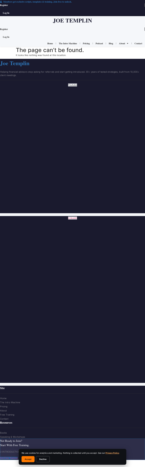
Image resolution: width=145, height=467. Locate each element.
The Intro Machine (68, 43)
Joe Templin (72, 20)
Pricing (86, 43)
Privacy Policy (112, 453)
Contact (138, 43)
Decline (42, 459)
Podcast (99, 43)
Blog (111, 43)
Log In (6, 12)
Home (50, 43)
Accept (28, 459)
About (122, 43)
